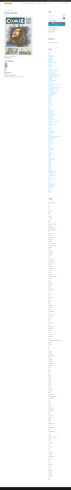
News (22, 3)
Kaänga (49, 120)
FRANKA (49, 107)
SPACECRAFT (50, 166)
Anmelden (57, 25)
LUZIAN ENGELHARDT (52, 137)
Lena (49, 130)
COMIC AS (50, 65)
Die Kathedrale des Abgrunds (53, 86)
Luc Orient (50, 134)
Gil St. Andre (50, 109)
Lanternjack (50, 127)
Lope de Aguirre (51, 132)
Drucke (49, 96)
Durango (50, 98)
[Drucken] (24, 15)
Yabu (49, 188)
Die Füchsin (50, 85)
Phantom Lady (51, 149)
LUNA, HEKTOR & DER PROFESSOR (54, 136)
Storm (49, 167)
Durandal (50, 97)
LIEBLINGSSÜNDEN (51, 131)
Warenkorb (45, 3)
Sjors (49, 165)
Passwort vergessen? (52, 27)
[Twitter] (6, 0)
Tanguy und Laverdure (52, 171)
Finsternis (50, 103)
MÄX (49, 141)
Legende (49, 129)
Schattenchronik (51, 158)
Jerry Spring (50, 118)
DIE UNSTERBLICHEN (52, 92)
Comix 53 (6, 10)
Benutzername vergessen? (53, 29)
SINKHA (49, 164)
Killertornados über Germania (53, 121)
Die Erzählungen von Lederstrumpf (54, 84)
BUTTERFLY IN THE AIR (52, 62)
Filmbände (50, 101)
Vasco (49, 182)
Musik (49, 144)
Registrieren (50, 31)
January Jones (50, 117)
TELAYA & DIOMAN (51, 175)
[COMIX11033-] (24, 65)
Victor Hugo (50, 183)
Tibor (49, 177)
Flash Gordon (50, 104)
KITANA (49, 123)
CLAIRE (49, 63)
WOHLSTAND (50, 187)
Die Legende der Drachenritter (54, 88)
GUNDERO (50, 112)
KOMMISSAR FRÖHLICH (52, 124)
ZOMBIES (50, 192)
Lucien (49, 135)
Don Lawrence (51, 95)
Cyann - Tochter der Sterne (53, 69)
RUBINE (49, 155)
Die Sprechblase (51, 91)
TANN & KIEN (50, 172)
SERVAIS (49, 160)
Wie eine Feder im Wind (52, 186)
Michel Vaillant (51, 143)
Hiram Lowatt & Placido (52, 114)
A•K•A (49, 52)
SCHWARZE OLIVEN (51, 159)
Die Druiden (50, 83)
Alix (49, 54)
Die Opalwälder (51, 89)
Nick (49, 147)
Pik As (49, 150)
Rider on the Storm (51, 154)
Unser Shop (33, 3)
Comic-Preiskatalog (51, 66)
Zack (49, 189)
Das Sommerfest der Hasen (53, 75)
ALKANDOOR (50, 55)
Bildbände (50, 60)
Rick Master (50, 153)
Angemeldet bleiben (53, 20)
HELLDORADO (51, 113)
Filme (49, 102)
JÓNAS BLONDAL (51, 119)
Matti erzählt (50, 140)
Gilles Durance (51, 111)
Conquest (50, 68)
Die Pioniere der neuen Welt (53, 90)
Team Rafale (50, 173)
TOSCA (49, 180)
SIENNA (49, 161)
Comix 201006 (10, 10)
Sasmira (49, 157)
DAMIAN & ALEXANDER (52, 71)
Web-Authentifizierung (57, 23)
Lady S (49, 126)
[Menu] (66, 3)
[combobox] (54, 3)
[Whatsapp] (9, 0)
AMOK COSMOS (51, 56)
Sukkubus (50, 169)
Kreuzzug (50, 125)
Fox (49, 106)
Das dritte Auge (51, 72)
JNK (5, 62)
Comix (49, 67)
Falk (49, 100)
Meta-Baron (50, 142)
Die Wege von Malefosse (52, 94)
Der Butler (50, 78)
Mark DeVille (50, 138)
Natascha (50, 146)
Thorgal (49, 176)
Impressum (39, 3)
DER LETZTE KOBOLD (52, 80)
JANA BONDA (50, 115)
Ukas (49, 181)
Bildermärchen (51, 61)
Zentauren (50, 190)
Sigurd (49, 163)
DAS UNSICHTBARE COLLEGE (53, 77)
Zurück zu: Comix (7, 11)
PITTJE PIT (50, 152)
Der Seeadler (50, 81)
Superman (50, 170)
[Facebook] (4, 0)
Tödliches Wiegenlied (52, 178)
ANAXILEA (50, 57)
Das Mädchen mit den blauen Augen (55, 74)
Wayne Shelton (51, 184)
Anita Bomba (50, 58)
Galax (49, 108)
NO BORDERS (50, 148)
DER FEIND (50, 79)
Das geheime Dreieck (52, 73)
